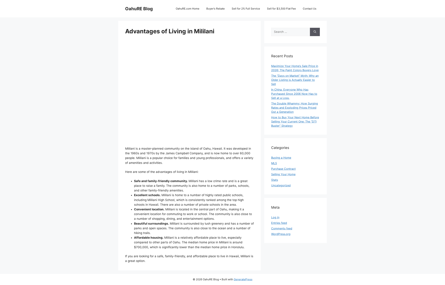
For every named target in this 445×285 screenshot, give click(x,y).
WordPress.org (280, 234)
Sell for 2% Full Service (246, 8)
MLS (274, 163)
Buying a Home (281, 157)
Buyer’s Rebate (215, 8)
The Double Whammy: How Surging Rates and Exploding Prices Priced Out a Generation (294, 108)
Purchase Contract (283, 168)
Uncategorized (281, 185)
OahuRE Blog (139, 8)
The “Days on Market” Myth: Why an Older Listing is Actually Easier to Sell (295, 80)
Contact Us (309, 8)
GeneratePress (243, 279)
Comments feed (281, 228)
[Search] (315, 32)
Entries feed (279, 223)
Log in (275, 217)
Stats (274, 180)
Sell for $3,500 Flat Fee (281, 8)
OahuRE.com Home (187, 8)
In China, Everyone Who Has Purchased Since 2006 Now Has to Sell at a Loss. (294, 94)
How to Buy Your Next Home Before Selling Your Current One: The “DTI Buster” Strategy (295, 121)
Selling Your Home (283, 174)
